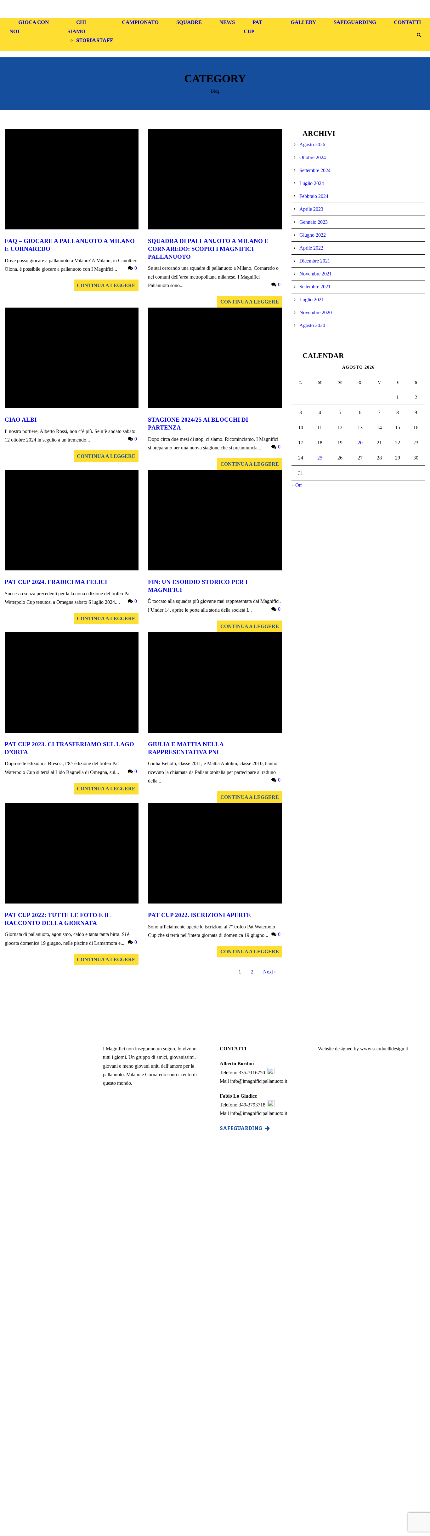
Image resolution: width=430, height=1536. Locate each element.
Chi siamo (76, 26)
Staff (104, 40)
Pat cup (253, 26)
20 (360, 442)
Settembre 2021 (315, 286)
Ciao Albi (21, 419)
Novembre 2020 (315, 312)
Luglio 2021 (311, 299)
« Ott (296, 485)
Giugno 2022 (312, 235)
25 (319, 457)
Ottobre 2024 (312, 157)
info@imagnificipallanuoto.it (258, 1081)
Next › (269, 971)
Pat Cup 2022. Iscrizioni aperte (199, 915)
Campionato (140, 22)
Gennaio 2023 (313, 222)
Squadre (189, 22)
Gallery (303, 22)
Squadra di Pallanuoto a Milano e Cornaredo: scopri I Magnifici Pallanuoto (208, 249)
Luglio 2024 (311, 183)
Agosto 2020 (312, 325)
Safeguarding (355, 22)
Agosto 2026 (312, 144)
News (227, 22)
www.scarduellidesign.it (384, 1048)
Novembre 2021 (315, 273)
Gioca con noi (29, 26)
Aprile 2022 (311, 248)
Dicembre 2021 (314, 260)
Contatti (407, 22)
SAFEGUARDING (241, 1128)
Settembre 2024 (315, 170)
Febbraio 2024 (313, 196)
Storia (86, 40)
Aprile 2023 (311, 209)
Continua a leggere (106, 285)
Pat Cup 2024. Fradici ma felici (56, 582)
